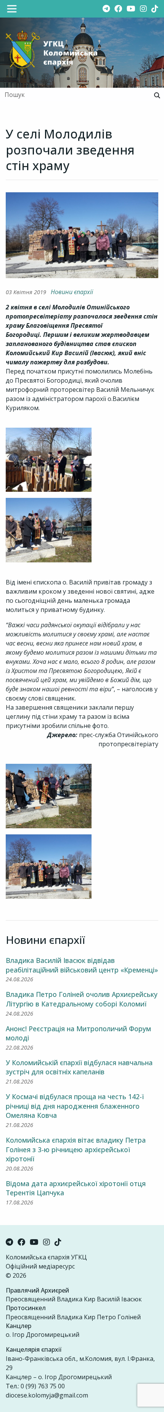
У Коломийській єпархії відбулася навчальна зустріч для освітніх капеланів (79, 1067)
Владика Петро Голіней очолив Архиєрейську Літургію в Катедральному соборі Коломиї (82, 999)
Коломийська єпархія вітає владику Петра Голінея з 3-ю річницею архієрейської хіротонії (76, 1149)
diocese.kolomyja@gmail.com (47, 1395)
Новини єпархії (72, 292)
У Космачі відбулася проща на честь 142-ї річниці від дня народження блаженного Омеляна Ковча (75, 1106)
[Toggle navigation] (12, 8)
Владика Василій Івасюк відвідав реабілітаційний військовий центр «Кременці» (82, 965)
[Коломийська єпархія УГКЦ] (51, 52)
